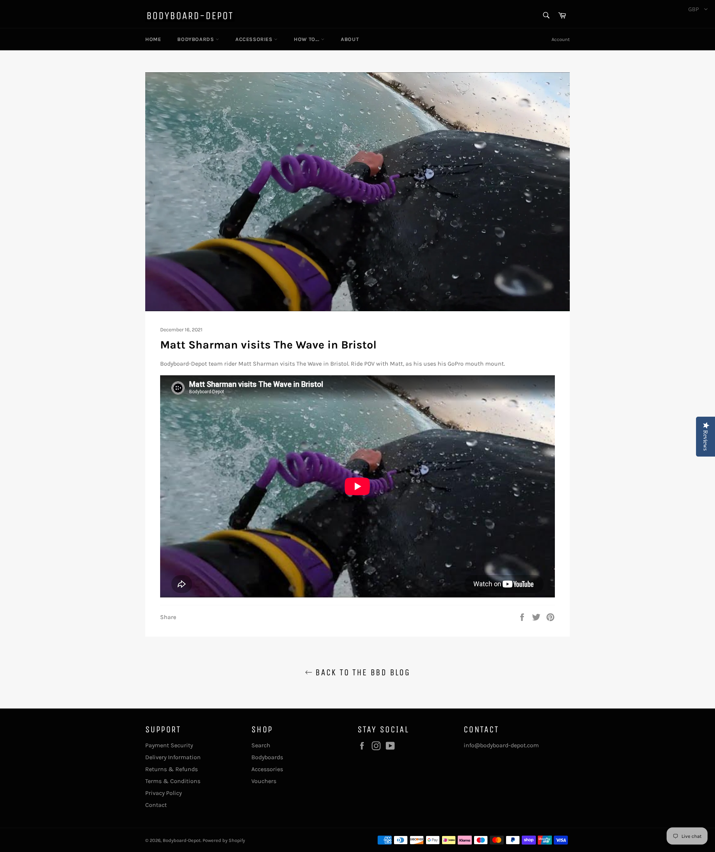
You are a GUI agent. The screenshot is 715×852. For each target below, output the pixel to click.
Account (561, 39)
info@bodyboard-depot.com (501, 745)
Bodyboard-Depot (182, 840)
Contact (156, 804)
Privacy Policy (163, 792)
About (350, 39)
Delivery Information (173, 757)
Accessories (254, 39)
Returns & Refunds (171, 769)
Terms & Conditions (172, 781)
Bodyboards (196, 39)
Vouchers (263, 781)
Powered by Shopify (224, 840)
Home (153, 39)
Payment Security (169, 745)
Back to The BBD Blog (361, 672)
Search (260, 745)
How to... (307, 39)
